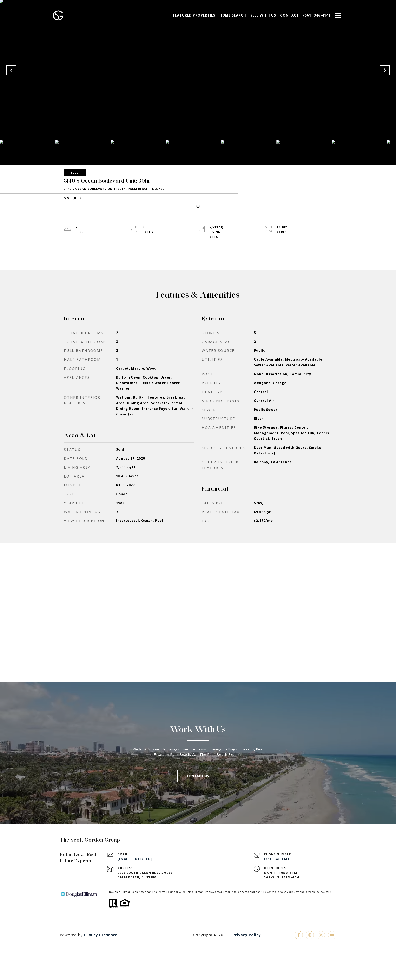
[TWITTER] (321, 935)
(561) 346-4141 (276, 859)
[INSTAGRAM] (310, 935)
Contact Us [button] (198, 776)
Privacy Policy (246, 934)
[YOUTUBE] (332, 935)
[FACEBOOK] (299, 935)
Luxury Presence (101, 934)
